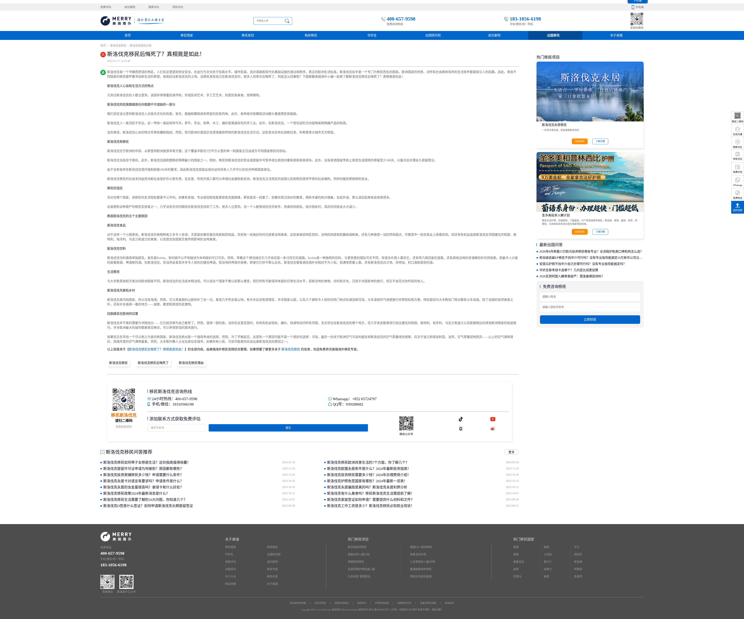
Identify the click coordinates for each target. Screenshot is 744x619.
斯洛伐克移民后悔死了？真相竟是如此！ (157, 349)
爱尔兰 (548, 561)
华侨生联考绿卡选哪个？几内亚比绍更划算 (568, 270)
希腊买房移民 (342, 603)
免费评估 (105, 7)
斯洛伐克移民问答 (141, 45)
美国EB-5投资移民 (421, 547)
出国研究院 (433, 35)
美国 (516, 547)
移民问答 (272, 576)
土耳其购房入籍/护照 (422, 561)
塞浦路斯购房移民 (421, 569)
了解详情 (600, 141)
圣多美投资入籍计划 (556, 215)
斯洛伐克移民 (117, 45)
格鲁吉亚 (518, 561)
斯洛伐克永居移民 (554, 124)
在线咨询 (579, 141)
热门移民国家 (523, 539)
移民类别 (248, 35)
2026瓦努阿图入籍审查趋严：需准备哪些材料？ (571, 276)
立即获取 (590, 319)
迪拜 (516, 569)
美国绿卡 (362, 603)
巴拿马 (517, 576)
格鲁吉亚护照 (418, 554)
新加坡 (578, 561)
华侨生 (372, 35)
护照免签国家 (382, 603)
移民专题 (272, 569)
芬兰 (577, 547)
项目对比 (177, 7)
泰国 (546, 576)
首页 (128, 35)
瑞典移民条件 (405, 603)
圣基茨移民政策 (428, 603)
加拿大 (548, 569)
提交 (288, 427)
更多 (511, 452)
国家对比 (153, 7)
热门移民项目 (358, 539)
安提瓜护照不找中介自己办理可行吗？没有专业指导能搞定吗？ (582, 264)
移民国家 (187, 35)
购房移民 (311, 35)
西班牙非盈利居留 (421, 576)
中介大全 (230, 576)
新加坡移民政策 (298, 603)
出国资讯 (230, 569)
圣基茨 (578, 576)
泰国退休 (449, 603)
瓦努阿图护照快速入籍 (361, 569)
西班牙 (578, 554)
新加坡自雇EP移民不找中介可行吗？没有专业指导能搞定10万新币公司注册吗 (591, 257)
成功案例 (129, 7)
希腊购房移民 (356, 561)
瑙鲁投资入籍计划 (358, 554)
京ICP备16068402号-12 (380, 609)
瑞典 (546, 547)
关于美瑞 (616, 35)
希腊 (516, 554)
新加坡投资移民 (357, 547)
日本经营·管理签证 (359, 576)
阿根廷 (578, 569)
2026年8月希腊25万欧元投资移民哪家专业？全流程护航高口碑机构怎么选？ (591, 251)
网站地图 (230, 583)
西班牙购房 (320, 603)
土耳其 (548, 554)
